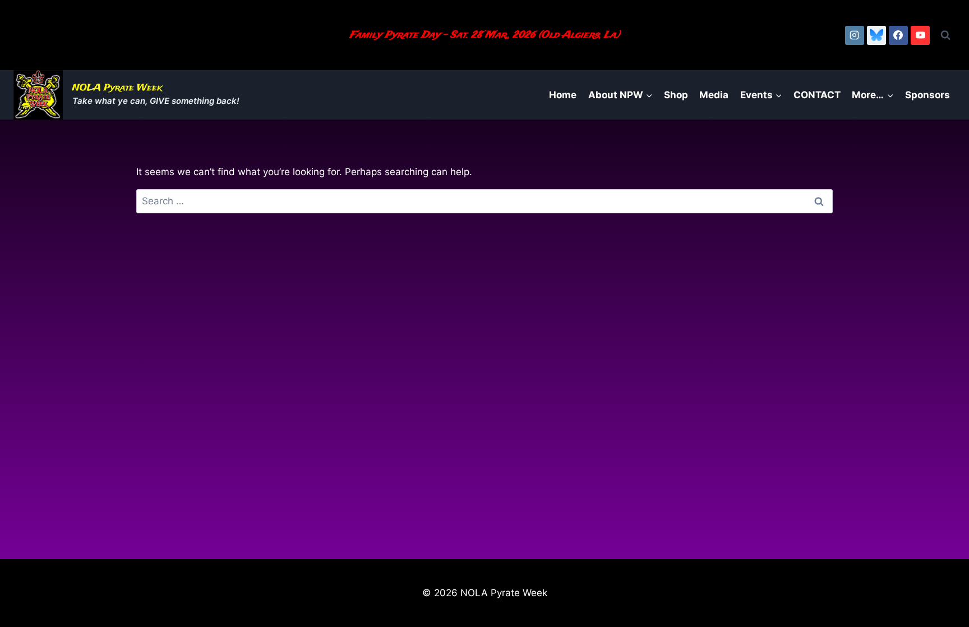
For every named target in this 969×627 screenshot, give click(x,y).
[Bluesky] (876, 35)
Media (713, 94)
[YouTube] (920, 35)
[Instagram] (854, 35)
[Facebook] (898, 35)
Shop (676, 94)
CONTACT (817, 94)
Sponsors (927, 94)
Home (562, 94)
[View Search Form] (945, 35)
